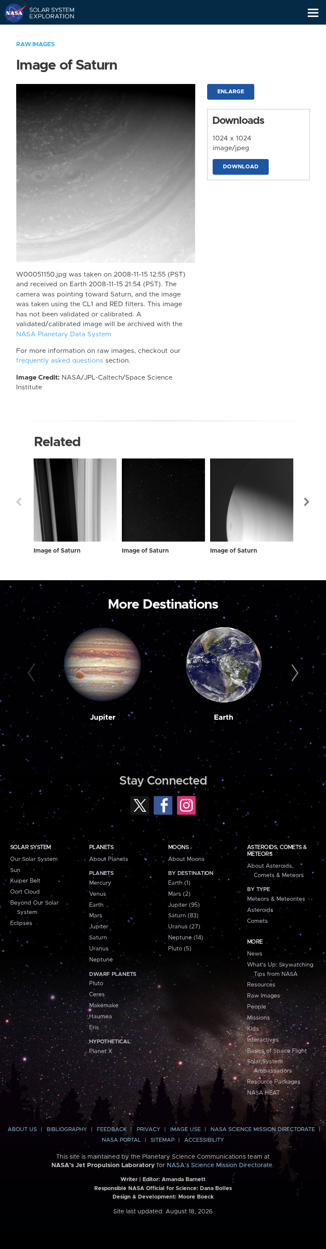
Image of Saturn (57, 551)
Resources (261, 985)
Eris (94, 1028)
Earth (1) (179, 883)
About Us (22, 1129)
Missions (258, 1018)
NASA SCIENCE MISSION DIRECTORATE (263, 1129)
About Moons (186, 859)
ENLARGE (230, 92)
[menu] (313, 12)
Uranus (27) (184, 927)
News (254, 954)
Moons (178, 847)
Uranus (99, 949)
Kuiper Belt (25, 881)
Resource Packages (274, 1082)
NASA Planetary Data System (63, 334)
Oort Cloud (25, 892)
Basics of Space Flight (277, 1051)
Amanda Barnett (183, 1179)
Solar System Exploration (47, 12)
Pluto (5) (179, 949)
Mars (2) (179, 894)
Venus (97, 894)
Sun (15, 870)
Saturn (98, 938)
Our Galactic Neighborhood (47, 32)
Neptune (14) (185, 938)
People (256, 1007)
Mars (95, 916)
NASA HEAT (263, 1093)
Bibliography (67, 1129)
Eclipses (21, 923)
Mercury (100, 883)
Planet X (100, 1051)
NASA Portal (121, 1140)
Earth (223, 717)
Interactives (263, 1040)
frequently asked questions (59, 361)
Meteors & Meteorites (276, 899)
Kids (253, 1029)
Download (241, 167)
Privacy (148, 1129)
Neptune (101, 960)
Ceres (97, 995)
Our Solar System (34, 859)
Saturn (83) (183, 916)
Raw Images (35, 45)
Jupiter (102, 717)
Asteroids (260, 910)
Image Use (185, 1129)
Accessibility (204, 1140)
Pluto (96, 983)
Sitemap (162, 1140)
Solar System (30, 847)
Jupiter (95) (184, 905)
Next (307, 501)
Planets (101, 847)
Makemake (103, 1006)
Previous (18, 501)
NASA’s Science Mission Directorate (220, 1165)
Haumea (100, 1017)
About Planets (108, 859)
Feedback (111, 1129)
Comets (257, 921)
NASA (11, 12)
